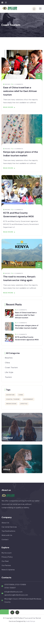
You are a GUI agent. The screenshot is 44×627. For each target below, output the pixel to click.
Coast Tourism (11, 367)
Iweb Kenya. (30, 621)
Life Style (9, 372)
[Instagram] (17, 612)
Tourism (8, 377)
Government (28, 399)
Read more (8, 107)
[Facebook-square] (12, 612)
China (7, 362)
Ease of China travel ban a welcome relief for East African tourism (20, 91)
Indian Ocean (11, 403)
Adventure (10, 395)
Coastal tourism (12, 399)
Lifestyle (23, 403)
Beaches (9, 357)
